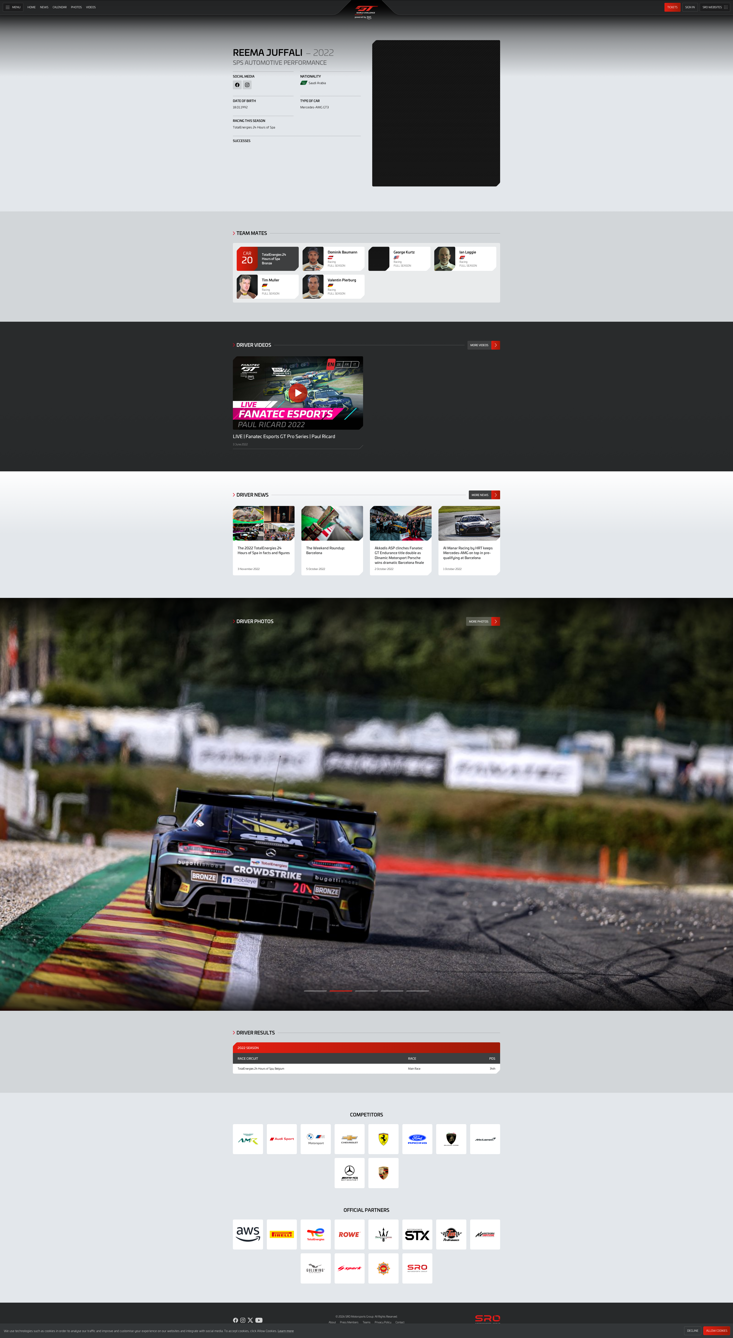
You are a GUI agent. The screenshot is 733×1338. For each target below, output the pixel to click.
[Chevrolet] (350, 1139)
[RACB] (383, 1268)
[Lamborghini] (451, 1139)
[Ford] (417, 1139)
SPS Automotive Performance (280, 62)
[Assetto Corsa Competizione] (485, 1234)
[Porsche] (383, 1173)
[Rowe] (350, 1234)
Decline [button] (692, 1330)
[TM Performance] (451, 1234)
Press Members (349, 1322)
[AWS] (248, 1234)
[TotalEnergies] (316, 1234)
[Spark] (350, 1268)
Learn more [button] (286, 1331)
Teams (367, 1322)
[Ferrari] (383, 1139)
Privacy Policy (383, 1322)
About (332, 1322)
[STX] (417, 1234)
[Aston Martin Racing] (248, 1139)
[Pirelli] (282, 1234)
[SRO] (417, 1268)
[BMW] (316, 1139)
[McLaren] (485, 1139)
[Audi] (282, 1139)
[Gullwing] (316, 1268)
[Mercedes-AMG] (350, 1173)
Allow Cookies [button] (716, 1330)
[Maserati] (383, 1234)
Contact (400, 1322)
